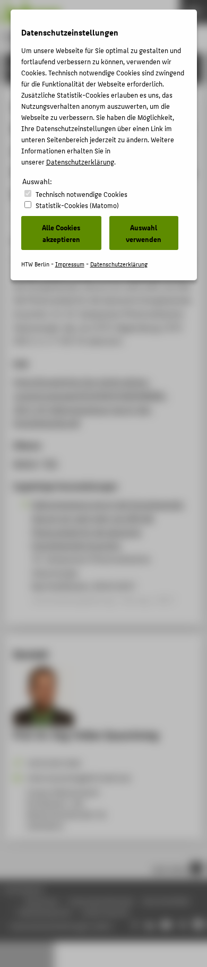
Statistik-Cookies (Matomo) (77, 205)
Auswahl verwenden (143, 233)
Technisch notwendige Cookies (81, 194)
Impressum (69, 264)
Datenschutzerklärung (80, 161)
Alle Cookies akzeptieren (61, 233)
